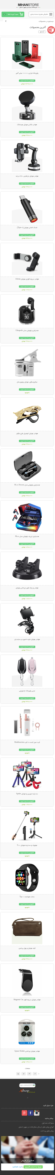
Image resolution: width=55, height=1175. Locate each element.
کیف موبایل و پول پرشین (27, 948)
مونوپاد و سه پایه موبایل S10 (27, 845)
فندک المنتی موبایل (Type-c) (27, 228)
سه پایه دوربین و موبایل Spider (27, 794)
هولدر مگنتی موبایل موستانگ (27, 125)
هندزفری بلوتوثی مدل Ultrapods (27, 331)
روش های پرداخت (47, 1131)
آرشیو (42, 32)
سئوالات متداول (48, 1123)
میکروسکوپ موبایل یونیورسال (27, 382)
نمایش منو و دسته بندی (39, 14)
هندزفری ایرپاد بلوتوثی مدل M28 (27, 536)
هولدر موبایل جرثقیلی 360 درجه (27, 176)
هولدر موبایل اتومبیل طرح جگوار (27, 434)
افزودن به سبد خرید (27, 80)
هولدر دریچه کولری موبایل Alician (27, 279)
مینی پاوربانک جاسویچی (27, 691)
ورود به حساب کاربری (33, 1167)
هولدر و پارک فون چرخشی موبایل (27, 588)
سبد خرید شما (13, 14)
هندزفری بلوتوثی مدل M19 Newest (27, 485)
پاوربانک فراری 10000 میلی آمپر (27, 73)
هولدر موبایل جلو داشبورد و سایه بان (27, 639)
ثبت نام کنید (17, 1167)
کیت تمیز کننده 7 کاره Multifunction (27, 742)
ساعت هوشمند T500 (27, 897)
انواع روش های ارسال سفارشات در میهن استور (36, 1127)
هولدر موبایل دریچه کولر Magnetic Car (27, 1000)
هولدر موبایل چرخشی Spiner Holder (27, 1051)
